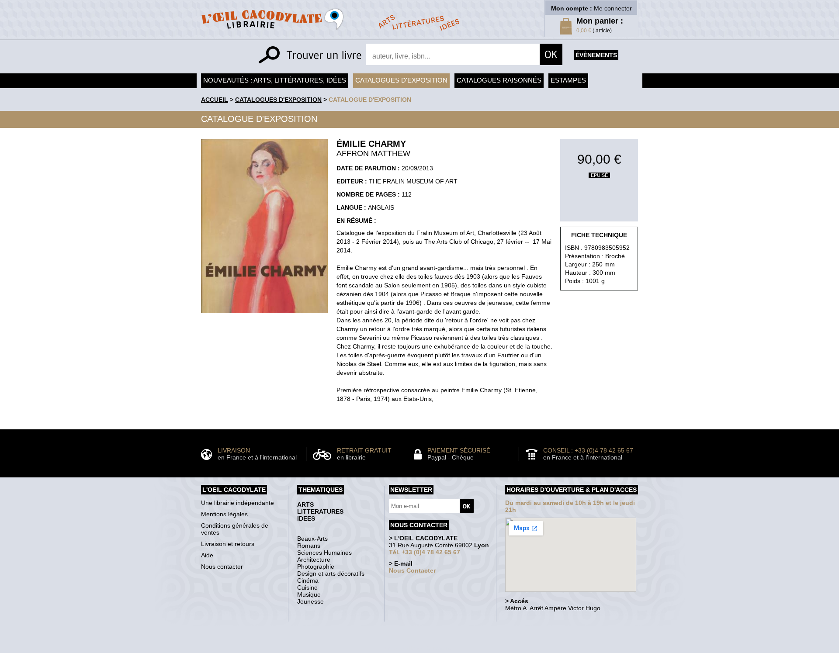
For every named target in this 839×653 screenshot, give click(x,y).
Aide (207, 555)
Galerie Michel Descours (418, 648)
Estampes (568, 80)
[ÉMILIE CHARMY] (264, 315)
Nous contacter (222, 566)
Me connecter (613, 8)
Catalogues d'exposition (401, 80)
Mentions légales (224, 514)
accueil (214, 99)
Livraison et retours (227, 543)
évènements (596, 55)
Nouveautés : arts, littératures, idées (274, 80)
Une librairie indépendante (237, 502)
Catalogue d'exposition (370, 99)
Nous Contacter (412, 570)
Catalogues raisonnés (499, 80)
